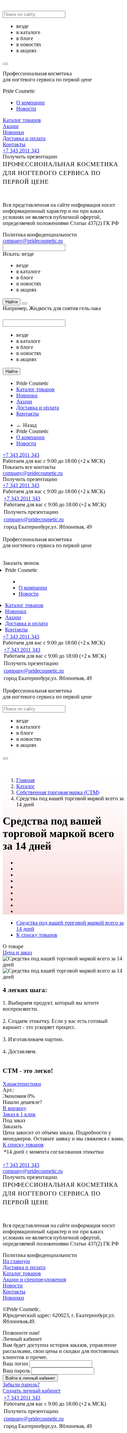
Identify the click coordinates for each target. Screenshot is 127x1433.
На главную (16, 1261)
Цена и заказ (17, 952)
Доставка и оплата (24, 138)
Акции (11, 126)
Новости (26, 108)
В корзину (14, 1108)
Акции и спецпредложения (34, 1279)
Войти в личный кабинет (30, 1378)
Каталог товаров (22, 120)
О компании (30, 102)
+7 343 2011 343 (21, 150)
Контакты (14, 144)
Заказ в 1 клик (19, 1114)
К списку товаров (23, 1145)
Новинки (13, 132)
